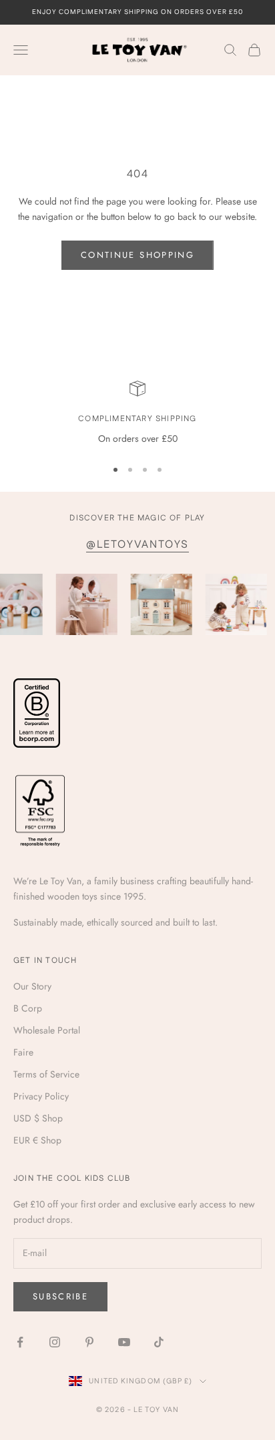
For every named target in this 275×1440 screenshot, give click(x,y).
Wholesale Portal (46, 1030)
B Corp (27, 1008)
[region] (137, 413)
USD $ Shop (38, 1118)
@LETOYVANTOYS (137, 544)
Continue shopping (137, 255)
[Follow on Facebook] (20, 1342)
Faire (23, 1052)
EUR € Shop (37, 1140)
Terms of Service (46, 1074)
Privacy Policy (41, 1096)
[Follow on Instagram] (54, 1342)
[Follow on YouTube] (124, 1342)
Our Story (32, 986)
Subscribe (60, 1296)
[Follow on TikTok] (159, 1342)
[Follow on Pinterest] (89, 1342)
